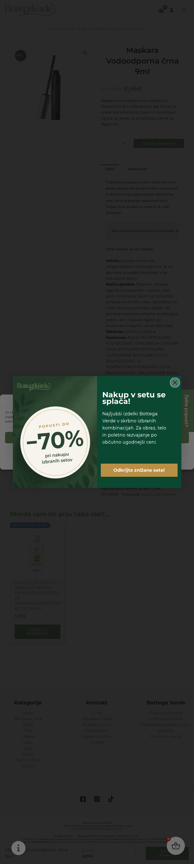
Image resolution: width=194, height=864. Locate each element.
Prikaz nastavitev (97, 451)
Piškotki (81, 463)
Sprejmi (97, 437)
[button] (186, 401)
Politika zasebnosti (103, 463)
